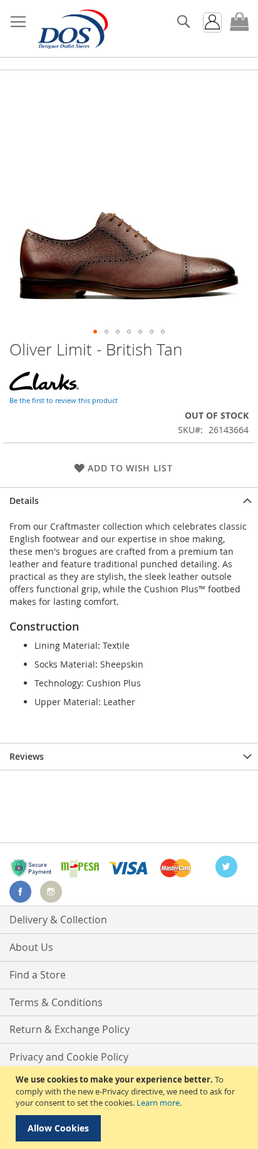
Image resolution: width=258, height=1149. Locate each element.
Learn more (158, 1102)
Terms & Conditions (56, 1002)
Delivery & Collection (58, 919)
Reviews (26, 756)
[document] (130, 1107)
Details (24, 500)
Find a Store (37, 975)
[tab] (129, 500)
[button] (95, 331)
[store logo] (72, 29)
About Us (31, 947)
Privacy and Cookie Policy (68, 1057)
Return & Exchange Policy (69, 1029)
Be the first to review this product (63, 400)
